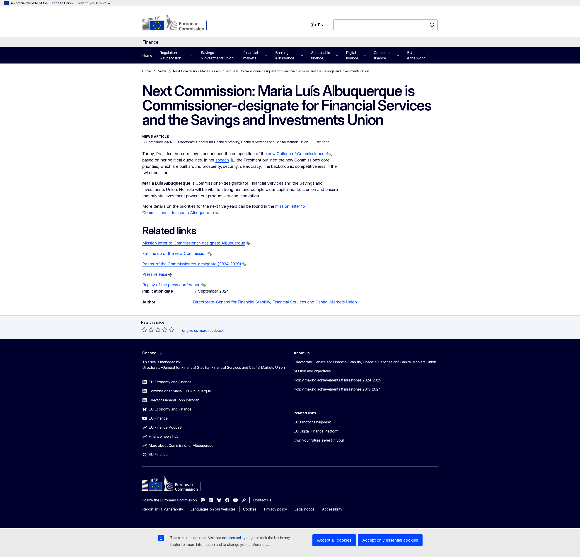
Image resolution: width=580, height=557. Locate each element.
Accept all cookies (334, 540)
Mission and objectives (312, 371)
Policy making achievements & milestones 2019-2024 (337, 389)
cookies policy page (238, 537)
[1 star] (144, 329)
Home (147, 55)
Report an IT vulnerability (162, 509)
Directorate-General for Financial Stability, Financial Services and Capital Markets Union (275, 302)
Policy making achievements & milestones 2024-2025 (337, 380)
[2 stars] (148, 329)
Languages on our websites (213, 509)
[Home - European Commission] (178, 23)
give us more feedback (205, 330)
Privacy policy (275, 509)
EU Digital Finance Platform (316, 431)
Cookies (249, 509)
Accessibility (332, 509)
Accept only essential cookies (390, 540)
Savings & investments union (217, 55)
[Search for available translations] (328, 154)
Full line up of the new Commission (174, 253)
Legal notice (304, 509)
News (162, 71)
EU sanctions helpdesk (312, 422)
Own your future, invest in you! (319, 440)
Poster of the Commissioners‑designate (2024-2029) (191, 263)
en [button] (321, 24)
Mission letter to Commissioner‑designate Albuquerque (193, 243)
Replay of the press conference (171, 284)
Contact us (262, 500)
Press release (154, 274)
